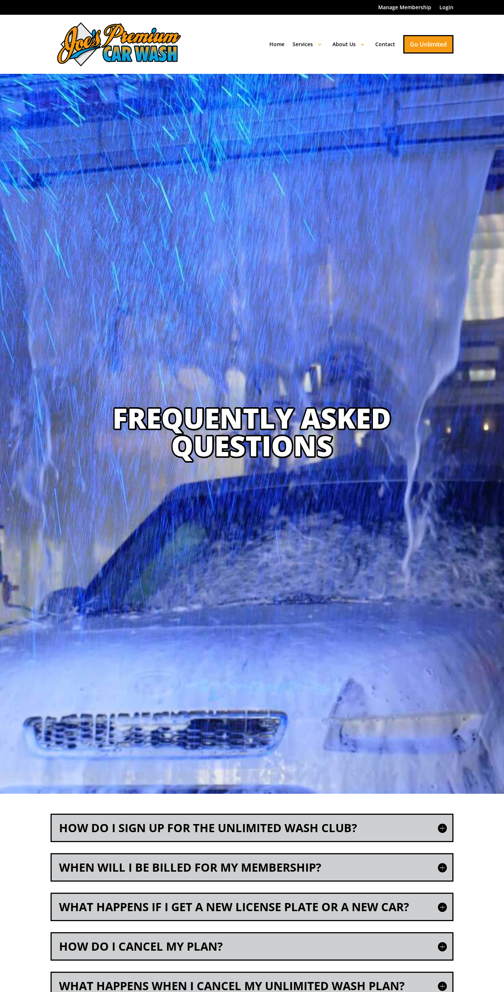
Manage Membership (404, 8)
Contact (385, 44)
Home (276, 44)
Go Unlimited (428, 44)
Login (446, 8)
